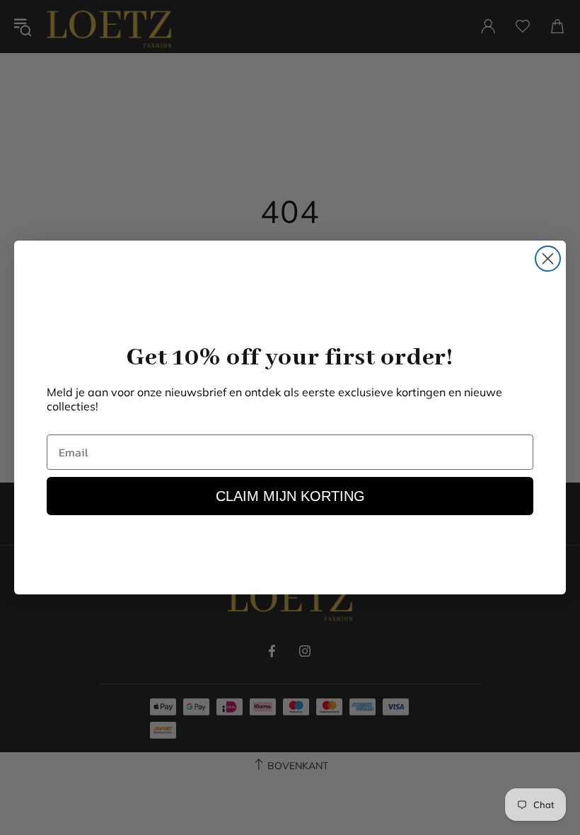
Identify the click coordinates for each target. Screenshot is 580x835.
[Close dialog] (547, 258)
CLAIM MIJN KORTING (290, 496)
